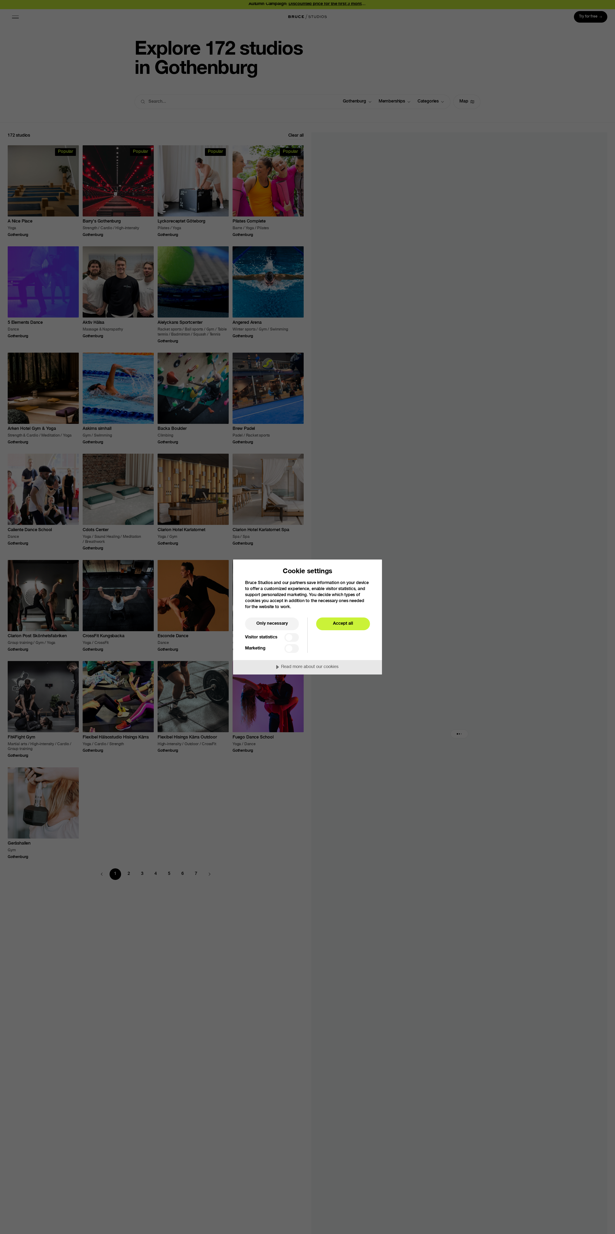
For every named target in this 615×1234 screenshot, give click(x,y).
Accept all (343, 624)
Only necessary (272, 624)
